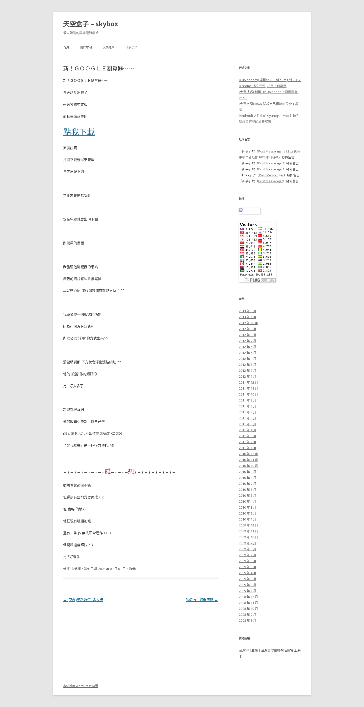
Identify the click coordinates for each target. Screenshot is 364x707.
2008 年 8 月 (247, 620)
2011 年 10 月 (248, 394)
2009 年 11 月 (248, 531)
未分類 (76, 568)
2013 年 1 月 (247, 317)
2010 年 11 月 (248, 460)
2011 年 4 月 (247, 430)
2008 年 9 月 (247, 614)
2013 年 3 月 (247, 311)
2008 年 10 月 (248, 608)
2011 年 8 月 (247, 406)
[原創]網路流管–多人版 (83, 599)
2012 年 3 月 (247, 364)
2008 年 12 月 (248, 596)
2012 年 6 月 (247, 346)
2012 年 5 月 (247, 352)
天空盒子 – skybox (90, 23)
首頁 (66, 47)
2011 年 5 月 (247, 424)
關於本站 (86, 47)
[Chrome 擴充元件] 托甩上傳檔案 (262, 86)
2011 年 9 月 (247, 400)
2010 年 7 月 (247, 483)
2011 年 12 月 (248, 382)
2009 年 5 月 (247, 567)
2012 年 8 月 (247, 335)
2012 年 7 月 (247, 340)
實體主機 (273, 650)
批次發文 (131, 47)
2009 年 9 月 (247, 543)
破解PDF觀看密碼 (202, 599)
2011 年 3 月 (247, 436)
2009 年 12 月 (248, 525)
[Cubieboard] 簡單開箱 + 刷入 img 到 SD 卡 (270, 80)
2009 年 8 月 (247, 549)
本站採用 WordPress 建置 (80, 686)
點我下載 (79, 131)
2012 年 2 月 (247, 370)
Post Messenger (270, 163)
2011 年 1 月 (247, 448)
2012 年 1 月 (247, 376)
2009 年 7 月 (247, 555)
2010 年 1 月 (247, 519)
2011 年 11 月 (248, 388)
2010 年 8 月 (247, 477)
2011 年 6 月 (247, 418)
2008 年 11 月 (248, 602)
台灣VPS (245, 650)
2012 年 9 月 (247, 329)
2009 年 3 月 (247, 579)
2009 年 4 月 (247, 573)
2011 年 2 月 (247, 442)
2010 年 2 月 (247, 513)
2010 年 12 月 (248, 454)
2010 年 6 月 (247, 489)
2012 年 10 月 (248, 323)
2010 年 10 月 (248, 465)
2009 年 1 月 (247, 590)
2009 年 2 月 (247, 585)
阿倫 (245, 151)
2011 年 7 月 (247, 412)
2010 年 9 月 (247, 471)
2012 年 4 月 (247, 358)
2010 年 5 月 (247, 495)
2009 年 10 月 (248, 537)
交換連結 (109, 47)
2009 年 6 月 (247, 561)
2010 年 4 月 (247, 501)
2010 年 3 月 (247, 507)
